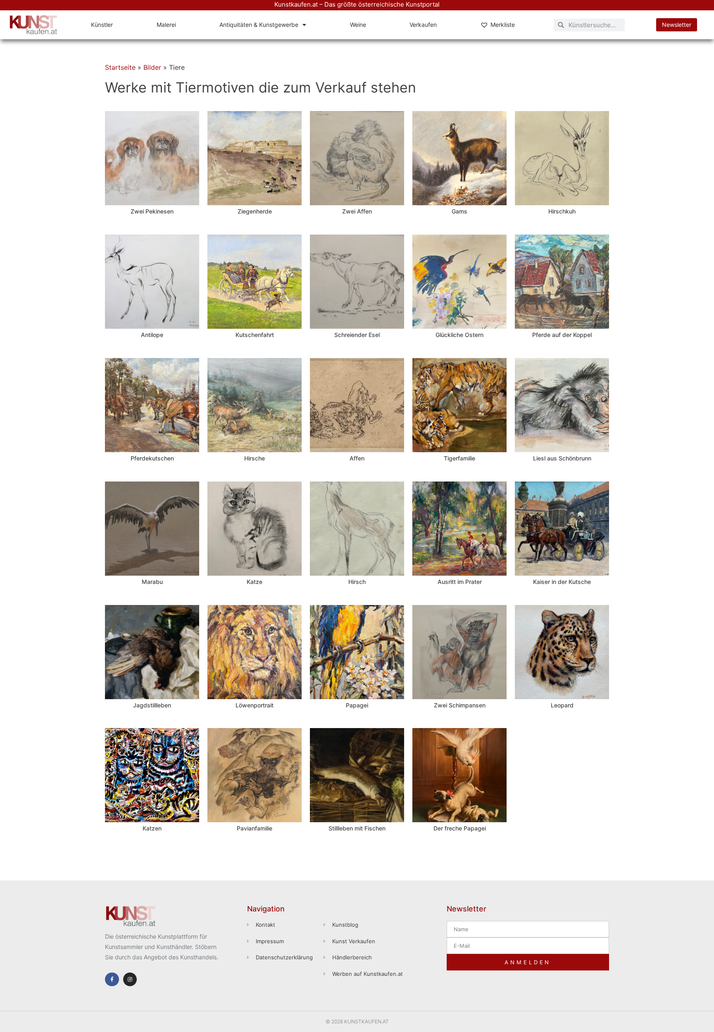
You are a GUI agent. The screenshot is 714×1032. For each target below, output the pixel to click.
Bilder (152, 67)
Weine (358, 24)
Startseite (120, 67)
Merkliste (502, 24)
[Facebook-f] (112, 980)
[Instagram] (130, 980)
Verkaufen (423, 24)
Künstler (102, 24)
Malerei (166, 24)
